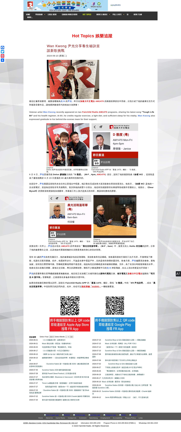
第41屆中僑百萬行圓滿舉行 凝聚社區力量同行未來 (61, 400)
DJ (127, 14)
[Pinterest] (2, 56)
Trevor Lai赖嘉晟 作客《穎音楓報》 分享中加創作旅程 (62, 383)
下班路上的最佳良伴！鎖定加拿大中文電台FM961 (123, 367)
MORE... (30, 17)
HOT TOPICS (87, 14)
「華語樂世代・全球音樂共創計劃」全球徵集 (122, 371)
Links (141, 418)
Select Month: (60, 337)
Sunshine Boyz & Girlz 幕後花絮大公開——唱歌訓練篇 (125, 340)
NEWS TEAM (138, 14)
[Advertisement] (92, 24)
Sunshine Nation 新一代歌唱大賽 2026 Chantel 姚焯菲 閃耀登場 (66, 396)
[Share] (2, 60)
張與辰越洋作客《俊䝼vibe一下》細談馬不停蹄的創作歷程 (67, 387)
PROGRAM (39, 14)
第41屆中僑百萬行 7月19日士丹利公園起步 (121, 360)
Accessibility (117, 418)
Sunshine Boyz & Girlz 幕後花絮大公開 (122, 364)
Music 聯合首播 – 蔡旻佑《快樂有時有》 (57, 343)
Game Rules (60, 418)
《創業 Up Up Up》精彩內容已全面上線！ (57, 354)
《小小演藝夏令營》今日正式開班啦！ (56, 351)
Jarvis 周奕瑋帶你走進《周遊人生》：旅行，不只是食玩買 (126, 397)
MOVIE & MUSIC (101, 14)
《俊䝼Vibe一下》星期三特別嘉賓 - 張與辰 (121, 347)
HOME (28, 14)
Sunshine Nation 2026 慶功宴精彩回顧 (56, 370)
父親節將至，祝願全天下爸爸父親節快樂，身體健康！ (125, 374)
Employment (105, 418)
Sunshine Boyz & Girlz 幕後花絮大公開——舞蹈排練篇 (125, 351)
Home (40, 418)
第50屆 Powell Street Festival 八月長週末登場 (59, 373)
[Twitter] (2, 52)
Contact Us (72, 418)
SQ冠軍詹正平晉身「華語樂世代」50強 (56, 347)
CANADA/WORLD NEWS (69, 14)
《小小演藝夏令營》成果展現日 (53, 340)
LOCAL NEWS (52, 14)
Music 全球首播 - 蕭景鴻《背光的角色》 (117, 382)
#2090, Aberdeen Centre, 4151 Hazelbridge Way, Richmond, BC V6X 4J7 (50, 423)
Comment (82, 418)
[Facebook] (2, 47)
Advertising (93, 418)
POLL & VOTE (117, 14)
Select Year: (44, 337)
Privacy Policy (130, 418)
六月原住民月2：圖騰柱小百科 (113, 378)
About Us (49, 418)
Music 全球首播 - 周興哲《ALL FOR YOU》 (121, 343)
